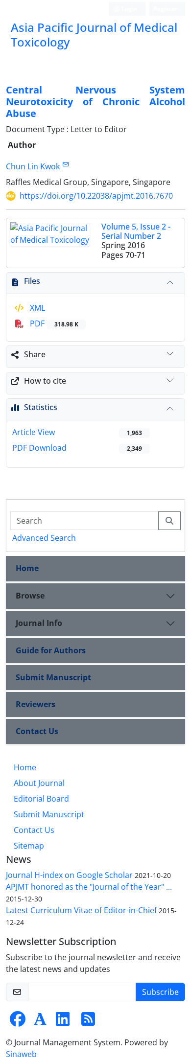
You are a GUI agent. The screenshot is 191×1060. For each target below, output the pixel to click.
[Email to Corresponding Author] (65, 164)
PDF (53, 323)
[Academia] (40, 1021)
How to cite (45, 380)
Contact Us (37, 731)
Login (129, 8)
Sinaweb (21, 1054)
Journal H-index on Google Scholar (69, 875)
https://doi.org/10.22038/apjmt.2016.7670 (96, 195)
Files (32, 281)
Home (27, 568)
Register (165, 8)
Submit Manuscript (53, 677)
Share (35, 354)
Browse (30, 595)
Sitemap (29, 845)
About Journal (39, 783)
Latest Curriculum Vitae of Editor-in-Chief (81, 910)
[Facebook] (17, 1021)
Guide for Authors (51, 650)
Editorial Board (41, 798)
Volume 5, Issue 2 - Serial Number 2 (135, 231)
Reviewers (35, 704)
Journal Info (39, 623)
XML (36, 307)
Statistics (40, 407)
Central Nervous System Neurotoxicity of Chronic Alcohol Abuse (95, 101)
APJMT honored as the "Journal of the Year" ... (89, 886)
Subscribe (160, 992)
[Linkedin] (62, 1021)
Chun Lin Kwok (33, 166)
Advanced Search (44, 537)
